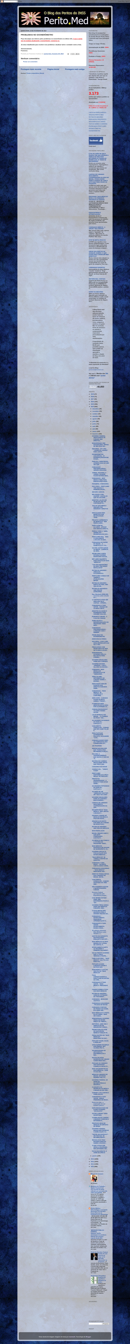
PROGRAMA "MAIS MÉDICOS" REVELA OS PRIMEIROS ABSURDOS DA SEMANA (98, 198)
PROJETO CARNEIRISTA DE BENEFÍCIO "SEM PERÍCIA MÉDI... (100, 521)
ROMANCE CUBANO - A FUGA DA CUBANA (99, 617)
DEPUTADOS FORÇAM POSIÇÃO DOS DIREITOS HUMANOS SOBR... (99, 686)
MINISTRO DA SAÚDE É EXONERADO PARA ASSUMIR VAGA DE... (99, 612)
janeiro (94, 1156)
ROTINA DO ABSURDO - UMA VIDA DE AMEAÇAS (100, 827)
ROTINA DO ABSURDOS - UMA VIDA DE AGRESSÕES (100, 590)
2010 (92, 1166)
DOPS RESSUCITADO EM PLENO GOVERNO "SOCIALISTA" (100, 1109)
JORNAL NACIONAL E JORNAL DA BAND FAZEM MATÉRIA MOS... (100, 474)
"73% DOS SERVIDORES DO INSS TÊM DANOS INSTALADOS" (100, 566)
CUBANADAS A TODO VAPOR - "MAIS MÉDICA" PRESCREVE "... (100, 985)
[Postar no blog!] (73, 54)
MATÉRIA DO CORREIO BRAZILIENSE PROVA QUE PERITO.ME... (99, 762)
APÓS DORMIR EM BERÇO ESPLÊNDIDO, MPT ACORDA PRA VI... (100, 1046)
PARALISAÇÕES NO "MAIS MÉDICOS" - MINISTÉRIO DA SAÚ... (100, 1037)
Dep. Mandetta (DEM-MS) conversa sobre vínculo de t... (100, 596)
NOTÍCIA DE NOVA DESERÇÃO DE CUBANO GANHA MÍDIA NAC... (100, 1059)
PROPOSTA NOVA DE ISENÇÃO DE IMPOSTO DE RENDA (100, 1125)
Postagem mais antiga (75, 69)
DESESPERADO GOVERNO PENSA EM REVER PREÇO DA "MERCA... (100, 1020)
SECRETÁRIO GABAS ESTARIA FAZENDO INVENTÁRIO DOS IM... (100, 555)
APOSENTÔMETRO (95, 128)
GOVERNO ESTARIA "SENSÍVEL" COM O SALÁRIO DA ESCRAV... (100, 665)
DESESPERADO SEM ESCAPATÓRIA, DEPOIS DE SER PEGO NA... (100, 445)
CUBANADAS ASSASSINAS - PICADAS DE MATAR (100, 1004)
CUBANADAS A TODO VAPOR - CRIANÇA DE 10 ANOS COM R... (99, 607)
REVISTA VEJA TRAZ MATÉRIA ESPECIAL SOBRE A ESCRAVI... (99, 1141)
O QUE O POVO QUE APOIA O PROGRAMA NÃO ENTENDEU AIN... (100, 1147)
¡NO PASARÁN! (97, 746)
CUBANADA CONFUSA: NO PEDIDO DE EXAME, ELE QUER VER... (100, 1009)
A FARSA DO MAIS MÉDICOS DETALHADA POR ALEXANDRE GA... (100, 705)
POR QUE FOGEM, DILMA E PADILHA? (100, 1041)
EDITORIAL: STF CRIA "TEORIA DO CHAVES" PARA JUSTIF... (100, 450)
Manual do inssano (97, 1174)
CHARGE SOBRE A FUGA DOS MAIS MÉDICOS (100, 990)
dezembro (95, 409)
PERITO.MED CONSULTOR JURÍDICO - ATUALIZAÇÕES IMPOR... (100, 578)
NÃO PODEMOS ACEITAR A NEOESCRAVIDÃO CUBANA (100, 888)
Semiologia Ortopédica (98, 1276)
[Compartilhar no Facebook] (77, 54)
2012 (92, 1161)
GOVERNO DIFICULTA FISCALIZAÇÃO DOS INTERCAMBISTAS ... (99, 853)
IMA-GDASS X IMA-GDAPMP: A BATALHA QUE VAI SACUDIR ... (99, 496)
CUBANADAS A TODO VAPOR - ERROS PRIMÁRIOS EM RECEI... (100, 1098)
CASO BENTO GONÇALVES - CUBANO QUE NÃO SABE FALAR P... (100, 728)
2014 (92, 406)
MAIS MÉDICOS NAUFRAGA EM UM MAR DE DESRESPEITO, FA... (100, 847)
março (94, 431)
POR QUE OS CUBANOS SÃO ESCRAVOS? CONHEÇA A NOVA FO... (100, 1065)
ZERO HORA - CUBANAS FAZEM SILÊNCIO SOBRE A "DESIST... (100, 699)
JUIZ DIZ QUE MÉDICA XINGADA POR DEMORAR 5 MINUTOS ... (100, 508)
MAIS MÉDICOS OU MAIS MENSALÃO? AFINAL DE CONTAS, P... (100, 943)
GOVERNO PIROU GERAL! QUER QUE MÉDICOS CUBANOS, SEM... (100, 906)
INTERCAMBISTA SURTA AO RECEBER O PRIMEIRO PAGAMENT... (100, 949)
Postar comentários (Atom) (35, 73)
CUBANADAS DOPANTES (97, 267)
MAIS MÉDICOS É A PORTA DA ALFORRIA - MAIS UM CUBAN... (100, 1014)
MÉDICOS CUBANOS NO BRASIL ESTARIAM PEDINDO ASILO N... (100, 1076)
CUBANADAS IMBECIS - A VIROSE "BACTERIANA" (97, 227)
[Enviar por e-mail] (71, 54)
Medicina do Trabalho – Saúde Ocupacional (98, 1187)
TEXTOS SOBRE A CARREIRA (98, 124)
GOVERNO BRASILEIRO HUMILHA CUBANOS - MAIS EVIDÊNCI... (99, 799)
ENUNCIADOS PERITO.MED (97, 126)
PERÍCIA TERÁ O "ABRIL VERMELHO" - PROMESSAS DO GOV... (100, 532)
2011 (92, 1164)
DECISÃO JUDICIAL (98, 492)
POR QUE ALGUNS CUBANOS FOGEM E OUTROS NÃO (99, 965)
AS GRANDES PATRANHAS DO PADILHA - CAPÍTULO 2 (100, 722)
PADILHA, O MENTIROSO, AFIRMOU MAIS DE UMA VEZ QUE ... (100, 463)
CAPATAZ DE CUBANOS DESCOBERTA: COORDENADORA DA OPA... (99, 805)
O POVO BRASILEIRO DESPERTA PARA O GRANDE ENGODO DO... (100, 912)
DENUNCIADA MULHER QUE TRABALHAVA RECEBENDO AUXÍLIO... (100, 750)
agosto (94, 419)
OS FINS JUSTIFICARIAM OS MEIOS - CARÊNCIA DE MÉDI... (100, 549)
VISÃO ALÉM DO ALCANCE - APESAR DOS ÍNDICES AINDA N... (100, 527)
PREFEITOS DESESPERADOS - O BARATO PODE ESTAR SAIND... (100, 781)
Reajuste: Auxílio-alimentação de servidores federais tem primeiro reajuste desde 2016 (98, 1236)
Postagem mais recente (31, 69)
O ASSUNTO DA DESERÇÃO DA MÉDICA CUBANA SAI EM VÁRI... (100, 1088)
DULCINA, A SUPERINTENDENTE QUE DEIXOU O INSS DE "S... (100, 756)
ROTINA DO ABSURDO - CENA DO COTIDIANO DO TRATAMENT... (99, 995)
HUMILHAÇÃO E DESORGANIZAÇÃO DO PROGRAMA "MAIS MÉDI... (100, 623)
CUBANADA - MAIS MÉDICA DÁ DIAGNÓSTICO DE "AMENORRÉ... (98, 672)
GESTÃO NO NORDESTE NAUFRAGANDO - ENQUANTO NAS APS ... (100, 937)
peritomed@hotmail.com (96, 369)
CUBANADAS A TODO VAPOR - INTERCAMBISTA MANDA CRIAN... (99, 926)
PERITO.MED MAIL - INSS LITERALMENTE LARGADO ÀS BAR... (100, 538)
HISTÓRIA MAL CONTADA (97, 279)
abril (94, 429)
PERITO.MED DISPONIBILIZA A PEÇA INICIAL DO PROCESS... (100, 775)
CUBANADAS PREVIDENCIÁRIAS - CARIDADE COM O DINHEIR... (99, 630)
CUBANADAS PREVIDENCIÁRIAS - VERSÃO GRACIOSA (99, 468)
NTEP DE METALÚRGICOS (97, 240)
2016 (92, 401)
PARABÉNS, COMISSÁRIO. (100, 484)
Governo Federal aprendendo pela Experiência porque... (99, 894)
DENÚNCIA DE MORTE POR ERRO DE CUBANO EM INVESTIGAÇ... (100, 822)
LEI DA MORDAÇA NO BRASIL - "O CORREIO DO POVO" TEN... (100, 716)
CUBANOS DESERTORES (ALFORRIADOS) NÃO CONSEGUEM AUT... (100, 742)
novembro (95, 411)
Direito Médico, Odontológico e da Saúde (99, 1209)
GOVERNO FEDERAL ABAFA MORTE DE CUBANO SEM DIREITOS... (98, 438)
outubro (95, 414)
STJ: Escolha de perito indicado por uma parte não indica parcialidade (99, 1191)
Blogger (88, 1337)
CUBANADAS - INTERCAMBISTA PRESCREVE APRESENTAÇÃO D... (99, 919)
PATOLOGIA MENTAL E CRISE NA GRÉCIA (99, 1151)
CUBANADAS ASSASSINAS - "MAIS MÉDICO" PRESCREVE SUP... (100, 870)
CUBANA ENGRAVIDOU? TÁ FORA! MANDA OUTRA (100, 711)
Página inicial (53, 69)
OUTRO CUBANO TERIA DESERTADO (99, 1114)
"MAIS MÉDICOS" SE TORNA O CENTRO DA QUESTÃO (100, 859)
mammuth (72, 1337)
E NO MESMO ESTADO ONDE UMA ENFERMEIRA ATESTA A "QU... (100, 900)
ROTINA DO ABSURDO (96, 117)
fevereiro (95, 434)
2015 (92, 404)
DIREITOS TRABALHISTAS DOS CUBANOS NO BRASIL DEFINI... (100, 875)
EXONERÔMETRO (94, 131)
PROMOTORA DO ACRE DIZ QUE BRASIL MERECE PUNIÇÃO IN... (100, 1031)
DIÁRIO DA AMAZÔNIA (96, 292)
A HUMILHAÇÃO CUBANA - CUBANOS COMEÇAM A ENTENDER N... (100, 1119)
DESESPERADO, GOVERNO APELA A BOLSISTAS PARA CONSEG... (99, 655)
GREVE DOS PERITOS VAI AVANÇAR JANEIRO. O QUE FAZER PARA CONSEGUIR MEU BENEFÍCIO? (99, 254)
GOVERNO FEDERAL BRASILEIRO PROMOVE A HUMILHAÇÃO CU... (100, 1130)
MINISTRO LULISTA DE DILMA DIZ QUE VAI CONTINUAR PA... (99, 501)
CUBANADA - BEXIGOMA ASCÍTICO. (100, 999)
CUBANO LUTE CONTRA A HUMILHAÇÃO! (100, 1093)
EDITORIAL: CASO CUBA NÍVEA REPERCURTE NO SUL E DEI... (100, 643)
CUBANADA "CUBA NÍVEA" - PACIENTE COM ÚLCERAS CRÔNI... (100, 864)
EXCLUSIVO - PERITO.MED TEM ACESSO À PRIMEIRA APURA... (100, 488)
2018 (92, 396)
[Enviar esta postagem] (68, 54)
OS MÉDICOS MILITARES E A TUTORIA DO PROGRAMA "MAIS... (100, 842)
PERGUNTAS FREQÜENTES (97, 119)
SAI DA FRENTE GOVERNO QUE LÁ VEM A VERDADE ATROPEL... (100, 954)
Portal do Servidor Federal (99, 1252)
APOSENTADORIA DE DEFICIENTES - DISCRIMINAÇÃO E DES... (99, 1053)
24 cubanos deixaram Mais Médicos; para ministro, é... (99, 932)
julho (94, 421)
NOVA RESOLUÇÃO (98, 831)
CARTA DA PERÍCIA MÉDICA (97, 112)
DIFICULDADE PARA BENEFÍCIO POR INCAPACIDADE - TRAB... (98, 515)
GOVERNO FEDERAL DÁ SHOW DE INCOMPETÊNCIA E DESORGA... (100, 1082)
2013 (92, 1159)
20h (106, 373)
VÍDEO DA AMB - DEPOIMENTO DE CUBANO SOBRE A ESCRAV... (98, 679)
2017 (92, 399)
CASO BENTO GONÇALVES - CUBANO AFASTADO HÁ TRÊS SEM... (100, 882)
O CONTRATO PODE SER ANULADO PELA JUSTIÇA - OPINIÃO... (100, 601)
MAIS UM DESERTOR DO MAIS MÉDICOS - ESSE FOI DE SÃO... (100, 1070)
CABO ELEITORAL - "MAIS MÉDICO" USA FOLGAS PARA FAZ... (100, 960)
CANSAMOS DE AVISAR (99, 766)
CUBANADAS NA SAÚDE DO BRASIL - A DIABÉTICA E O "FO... (100, 544)
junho (94, 424)
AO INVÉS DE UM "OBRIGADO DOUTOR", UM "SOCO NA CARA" (100, 793)
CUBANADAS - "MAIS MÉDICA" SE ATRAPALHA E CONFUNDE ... (99, 693)
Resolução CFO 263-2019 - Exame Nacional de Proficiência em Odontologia (99, 1213)
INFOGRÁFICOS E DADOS (97, 121)
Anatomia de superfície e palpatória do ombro (102, 1280)
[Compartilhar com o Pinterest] (79, 54)
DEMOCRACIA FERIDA (99, 639)
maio (94, 426)
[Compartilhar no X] (75, 54)
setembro (95, 416)
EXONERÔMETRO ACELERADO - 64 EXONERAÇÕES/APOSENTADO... (100, 457)
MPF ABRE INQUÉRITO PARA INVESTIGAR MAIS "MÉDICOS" (100, 560)
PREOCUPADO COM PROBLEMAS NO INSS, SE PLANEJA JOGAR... (100, 648)
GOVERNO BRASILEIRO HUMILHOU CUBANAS (100, 660)
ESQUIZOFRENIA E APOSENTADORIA (95, 213)
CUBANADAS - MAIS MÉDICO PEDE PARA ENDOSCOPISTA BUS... (100, 480)
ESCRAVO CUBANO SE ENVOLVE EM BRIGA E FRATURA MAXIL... (100, 817)
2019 (92, 394)
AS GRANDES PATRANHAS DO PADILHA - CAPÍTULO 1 (100, 787)
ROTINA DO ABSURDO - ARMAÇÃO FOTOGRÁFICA (99, 572)
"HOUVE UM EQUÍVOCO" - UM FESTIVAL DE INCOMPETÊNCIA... (100, 1136)
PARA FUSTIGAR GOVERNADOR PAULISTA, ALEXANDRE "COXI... (100, 735)
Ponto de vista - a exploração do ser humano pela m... (98, 1104)
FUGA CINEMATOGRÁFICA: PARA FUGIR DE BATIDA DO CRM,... (100, 978)
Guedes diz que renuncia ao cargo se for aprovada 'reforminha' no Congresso (102, 1257)
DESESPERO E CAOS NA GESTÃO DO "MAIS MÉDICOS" (100, 971)
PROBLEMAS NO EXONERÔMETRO (98, 635)
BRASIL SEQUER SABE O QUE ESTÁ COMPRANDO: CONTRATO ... (100, 836)
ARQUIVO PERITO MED (96, 115)
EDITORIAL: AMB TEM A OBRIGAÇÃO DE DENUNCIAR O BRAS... (100, 1025)
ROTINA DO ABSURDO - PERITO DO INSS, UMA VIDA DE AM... (100, 584)
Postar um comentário (30, 61)
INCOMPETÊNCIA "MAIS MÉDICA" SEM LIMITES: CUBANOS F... (100, 811)
